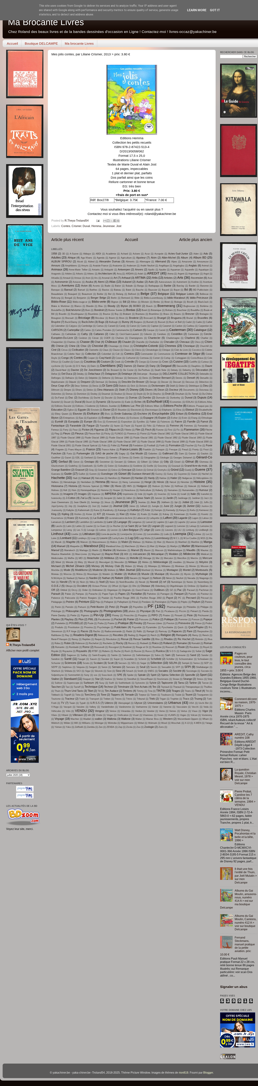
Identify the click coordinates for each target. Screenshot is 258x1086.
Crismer (76, 226)
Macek (58, 542)
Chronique (189, 346)
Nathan (106, 578)
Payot (169, 597)
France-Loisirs (129, 449)
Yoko (68, 727)
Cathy (84, 334)
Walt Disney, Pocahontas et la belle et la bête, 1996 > (245, 835)
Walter (138, 719)
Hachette (58, 478)
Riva (210, 639)
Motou (79, 574)
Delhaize (69, 378)
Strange (187, 679)
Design (153, 382)
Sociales (163, 670)
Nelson (157, 578)
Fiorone (160, 429)
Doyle (140, 394)
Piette (73, 615)
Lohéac (197, 534)
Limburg (190, 530)
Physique (145, 611)
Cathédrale (70, 334)
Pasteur (205, 594)
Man (159, 542)
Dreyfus (157, 394)
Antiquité (108, 269)
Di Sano (107, 385)
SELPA (173, 663)
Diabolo (122, 385)
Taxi (67, 687)
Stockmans (162, 679)
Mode (67, 570)
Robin (67, 643)
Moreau (55, 574)
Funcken (56, 453)
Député (72, 382)
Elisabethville (205, 409)
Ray (67, 635)
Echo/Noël (154, 401)
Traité (82, 698)
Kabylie (70, 510)
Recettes (118, 635)
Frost (206, 449)
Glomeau (204, 461)
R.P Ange (71, 631)
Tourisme (56, 698)
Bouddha (195, 310)
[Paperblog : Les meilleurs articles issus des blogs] (25, 790)
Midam (128, 566)
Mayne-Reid (112, 554)
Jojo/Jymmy (57, 506)
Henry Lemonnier (131, 482)
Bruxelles (202, 318)
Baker (118, 285)
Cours (77, 361)
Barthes (93, 289)
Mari (152, 546)
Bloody (111, 306)
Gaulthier (55, 457)
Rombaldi (73, 647)
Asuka (89, 281)
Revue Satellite (141, 639)
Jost (118, 226)
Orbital (63, 590)
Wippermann (127, 723)
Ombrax (191, 586)
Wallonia (111, 718)
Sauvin (93, 659)
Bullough (113, 322)
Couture (105, 361)
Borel (144, 310)
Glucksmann (57, 466)
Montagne (172, 570)
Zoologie (149, 727)
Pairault (55, 593)
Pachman (204, 590)
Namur (81, 578)
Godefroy (73, 466)
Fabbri (153, 421)
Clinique (166, 350)
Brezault (69, 318)
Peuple (124, 607)
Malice (113, 542)
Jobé (196, 502)
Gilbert (144, 461)
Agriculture (126, 257)
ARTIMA (140, 277)
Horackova (129, 490)
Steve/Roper (146, 679)
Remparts (181, 635)
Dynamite (116, 402)
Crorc (165, 361)
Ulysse (138, 703)
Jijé (176, 502)
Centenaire (193, 334)
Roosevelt (99, 647)
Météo (145, 562)
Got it (215, 10)
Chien (208, 341)
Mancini (170, 542)
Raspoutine (203, 631)
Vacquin (68, 707)
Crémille (129, 361)
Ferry (65, 429)
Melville (134, 558)
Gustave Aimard (141, 473)
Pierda (205, 611)
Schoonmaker (186, 659)
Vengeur (99, 711)
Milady (140, 566)
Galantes (152, 453)
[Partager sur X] (111, 220)
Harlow (162, 478)
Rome (86, 647)
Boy (117, 314)
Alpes (174, 261)
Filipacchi (114, 429)
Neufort (179, 578)
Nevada (191, 578)
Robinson (80, 643)
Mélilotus (109, 558)
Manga (208, 541)
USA (191, 703)
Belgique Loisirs (185, 294)
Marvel (135, 550)
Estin (184, 418)
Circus (64, 350)
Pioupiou (142, 615)
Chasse (85, 341)
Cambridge (86, 326)
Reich (153, 635)
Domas (69, 394)
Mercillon (181, 558)
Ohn (134, 586)
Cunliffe (193, 361)
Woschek (176, 723)
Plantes (55, 619)
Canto (144, 326)
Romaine (182, 643)
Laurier (89, 526)
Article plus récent (67, 239)
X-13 (187, 723)
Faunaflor (104, 425)
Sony (86, 675)
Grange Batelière (61, 469)
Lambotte (98, 522)
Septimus (67, 667)
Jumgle (155, 506)
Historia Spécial (90, 486)
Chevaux (184, 342)
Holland (205, 486)
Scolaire (98, 663)
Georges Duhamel (182, 457)
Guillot (81, 474)
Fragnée (59, 449)
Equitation (92, 418)
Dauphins (196, 366)
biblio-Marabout (176, 297)
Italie (193, 494)
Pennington (160, 602)
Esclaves (134, 418)
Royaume (67, 651)
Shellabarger (202, 667)
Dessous (190, 382)
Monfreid (145, 570)
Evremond (111, 421)
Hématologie (69, 482)
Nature (119, 577)
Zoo (138, 727)
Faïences (165, 421)
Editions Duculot (63, 406)
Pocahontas (104, 619)
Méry (80, 562)
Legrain (156, 526)
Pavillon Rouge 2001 (124, 598)
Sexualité (166, 667)
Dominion (81, 394)
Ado (205, 253)
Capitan (154, 326)
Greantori (102, 470)
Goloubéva (123, 466)
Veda (206, 707)
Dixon (161, 389)
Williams (86, 723)
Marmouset (201, 546)
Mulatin (106, 574)
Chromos (170, 345)
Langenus (137, 522)
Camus (100, 326)
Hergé (147, 482)
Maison (84, 542)
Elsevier (77, 413)
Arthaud (125, 277)
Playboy (69, 619)
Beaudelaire (57, 294)
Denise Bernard (162, 377)
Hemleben (86, 482)
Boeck (149, 306)
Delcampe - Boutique (147, 374)
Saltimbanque (143, 655)
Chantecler (154, 337)
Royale (54, 651)
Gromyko (162, 470)
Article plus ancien (195, 239)
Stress (200, 679)
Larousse (206, 521)
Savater (105, 659)
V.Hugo (55, 707)
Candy (122, 326)
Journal (117, 505)
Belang (119, 294)
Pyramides (151, 627)
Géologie (164, 457)
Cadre (199, 322)
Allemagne (145, 261)
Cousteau (90, 361)
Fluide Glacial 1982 (160, 433)
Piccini (182, 611)
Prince (198, 623)
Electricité (136, 409)
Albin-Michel (169, 257)
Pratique (123, 623)
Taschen (56, 686)
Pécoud (205, 598)
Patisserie (70, 598)
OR (53, 590)
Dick (133, 385)
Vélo (68, 711)
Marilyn (174, 546)
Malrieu (149, 542)
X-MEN (197, 723)
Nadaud (70, 578)
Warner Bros (152, 719)
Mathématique (175, 550)
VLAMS (172, 715)
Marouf (55, 550)
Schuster (55, 663)
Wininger (99, 723)
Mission (205, 566)
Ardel (140, 273)
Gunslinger (107, 473)
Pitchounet (203, 615)
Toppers (115, 694)
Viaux (195, 711)
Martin (95, 550)
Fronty (195, 449)
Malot (124, 542)
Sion (109, 671)
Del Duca (66, 373)
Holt (65, 490)
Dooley (94, 394)
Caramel (167, 326)
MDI (126, 554)
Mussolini (174, 574)
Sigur (87, 671)
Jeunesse (109, 226)
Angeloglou (178, 265)
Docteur (173, 389)
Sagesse (71, 655)
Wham (205, 719)
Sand (193, 655)
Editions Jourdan (108, 406)
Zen (100, 727)
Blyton (124, 306)
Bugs (101, 322)
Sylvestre (140, 683)
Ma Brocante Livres (46, 22)
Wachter (75, 719)
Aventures (67, 285)
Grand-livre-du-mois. (196, 465)
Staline (55, 679)
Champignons (136, 338)
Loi (207, 534)
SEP (206, 663)
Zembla (91, 727)
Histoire (199, 482)
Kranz (70, 518)
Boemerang (166, 306)
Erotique (106, 417)
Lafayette (154, 518)
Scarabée (129, 659)
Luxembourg (161, 538)
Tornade (129, 694)
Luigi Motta (144, 538)
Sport (203, 674)
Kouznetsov (57, 518)
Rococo (132, 643)
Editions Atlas (205, 402)
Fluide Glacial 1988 (70, 437)
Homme (105, 490)
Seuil (142, 667)
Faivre (178, 421)
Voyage (59, 718)
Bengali (68, 298)
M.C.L (176, 538)
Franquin (160, 449)
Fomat (124, 445)
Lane (110, 522)
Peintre (70, 601)
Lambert (70, 522)
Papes (122, 593)
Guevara (55, 474)
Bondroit (99, 310)
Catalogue (200, 329)
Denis (145, 378)
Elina (178, 409)
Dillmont (55, 390)
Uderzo (109, 703)
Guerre (200, 469)
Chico (197, 342)
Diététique (194, 385)
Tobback (55, 694)
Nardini (93, 578)
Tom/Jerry (90, 694)
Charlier (204, 338)
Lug (130, 537)
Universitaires (155, 703)
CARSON (57, 330)
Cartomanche (122, 330)
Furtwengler (83, 453)
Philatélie (191, 607)
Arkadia (55, 278)
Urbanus (174, 702)
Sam (168, 655)
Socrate (205, 671)
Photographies (113, 611)
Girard (177, 461)
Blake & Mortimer (60, 306)
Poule (90, 623)
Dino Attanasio (105, 389)
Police (156, 619)
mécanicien (139, 554)
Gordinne (137, 466)
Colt (117, 354)
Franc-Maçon (75, 449)
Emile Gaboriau (123, 413)
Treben (106, 698)
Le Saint (129, 526)
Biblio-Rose (58, 301)
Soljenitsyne (57, 675)
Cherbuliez (154, 342)
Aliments (130, 261)
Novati (142, 582)
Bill (124, 301)
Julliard (143, 506)
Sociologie (191, 671)
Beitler (100, 294)
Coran (118, 358)
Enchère (142, 413)
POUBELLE (76, 623)
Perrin (58, 607)
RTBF (95, 651)
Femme (174, 425)
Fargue (91, 425)
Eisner (107, 409)
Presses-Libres (154, 623)
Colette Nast (73, 354)
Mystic (187, 574)
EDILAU (190, 402)
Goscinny (162, 466)
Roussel (170, 647)
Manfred (182, 542)
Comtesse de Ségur (187, 353)
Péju (97, 602)
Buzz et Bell (175, 322)
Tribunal (141, 698)
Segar (143, 663)
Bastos (105, 289)
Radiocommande (113, 631)
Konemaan (179, 514)
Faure (127, 425)
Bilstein (145, 302)
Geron (76, 461)
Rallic (139, 631)
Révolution (111, 639)
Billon (134, 302)
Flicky (107, 433)
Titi (207, 691)
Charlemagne (173, 338)
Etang (194, 418)
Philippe (204, 607)
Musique (159, 574)
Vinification (122, 715)
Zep (120, 727)
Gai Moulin (136, 453)
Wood (164, 723)
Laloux (205, 518)
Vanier (155, 707)
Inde (140, 494)
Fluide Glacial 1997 (126, 441)
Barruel (81, 289)
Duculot (109, 397)
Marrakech (69, 550)
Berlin (114, 298)
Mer (158, 558)
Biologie (178, 302)
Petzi (112, 607)
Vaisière (80, 707)
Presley (138, 623)
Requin (98, 639)
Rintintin (199, 639)
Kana (96, 510)
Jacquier (108, 498)
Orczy (74, 590)
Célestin (148, 334)
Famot (204, 421)
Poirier (130, 619)
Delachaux (94, 373)
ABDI (98, 253)
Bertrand (125, 298)
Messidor (119, 562)
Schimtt (142, 659)
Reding (131, 635)
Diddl (172, 385)
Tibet (90, 690)
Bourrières (93, 314)
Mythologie (202, 574)
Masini (147, 550)
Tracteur (69, 698)
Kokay (166, 514)
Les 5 (80, 530)
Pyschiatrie (167, 627)
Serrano (116, 667)
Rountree (156, 647)
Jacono (96, 498)
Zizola (129, 727)
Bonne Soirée (115, 310)
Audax (140, 281)
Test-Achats (141, 686)
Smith (140, 671)
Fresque (173, 449)
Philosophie (72, 611)
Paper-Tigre (108, 594)
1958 (54, 253)
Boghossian (189, 306)
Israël (183, 494)
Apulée (162, 269)
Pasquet (179, 593)
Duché (97, 397)
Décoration (202, 370)
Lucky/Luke (118, 538)
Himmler (185, 482)
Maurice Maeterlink (61, 554)
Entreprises (69, 418)
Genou (125, 457)
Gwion (194, 474)
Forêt (162, 445)
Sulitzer (58, 683)
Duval (86, 226)
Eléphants (167, 409)
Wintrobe (112, 723)
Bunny (125, 322)
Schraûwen (203, 659)
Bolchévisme (73, 310)
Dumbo (147, 397)
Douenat (106, 394)
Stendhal (131, 679)
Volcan (194, 715)
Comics (129, 353)
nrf (164, 581)
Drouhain (179, 394)
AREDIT (153, 273)
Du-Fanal (59, 397)
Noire (112, 582)
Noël (102, 581)
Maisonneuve (99, 542)
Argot (206, 273)
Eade (127, 402)
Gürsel (122, 473)
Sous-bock (107, 675)
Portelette (60, 623)
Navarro (134, 578)
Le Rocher (115, 526)
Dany (153, 366)
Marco (143, 546)
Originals (126, 590)
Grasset (79, 469)
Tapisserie (167, 682)
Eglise (70, 409)
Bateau (117, 289)
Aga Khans (86, 257)
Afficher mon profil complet (22, 650)
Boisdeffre (56, 310)
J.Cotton (70, 498)
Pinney (115, 615)
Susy (101, 683)
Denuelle (204, 378)
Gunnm (93, 474)
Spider (130, 675)
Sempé (185, 663)
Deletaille (204, 374)
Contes (65, 226)
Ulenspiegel (124, 703)
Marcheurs (130, 546)
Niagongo (204, 578)
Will (76, 723)
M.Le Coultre (190, 538)
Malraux (137, 542)
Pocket (118, 619)
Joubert (104, 506)
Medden (173, 554)
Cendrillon (177, 334)
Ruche (117, 651)
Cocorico (196, 350)
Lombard (65, 537)
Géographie (150, 457)
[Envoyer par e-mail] (105, 220)
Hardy (151, 478)
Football (151, 445)
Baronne (204, 285)
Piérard (194, 611)
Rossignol (114, 647)
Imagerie (68, 494)
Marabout (91, 546)
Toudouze (166, 694)
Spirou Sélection (170, 674)
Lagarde (182, 518)
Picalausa (169, 611)
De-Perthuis (144, 370)
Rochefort (94, 643)
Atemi (101, 281)
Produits (59, 627)
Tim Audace (111, 690)
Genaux (101, 457)
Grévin (139, 470)
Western (168, 718)
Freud (185, 449)
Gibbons (132, 461)
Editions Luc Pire (130, 405)
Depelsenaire (57, 382)
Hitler (107, 486)
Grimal (150, 470)
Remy (195, 635)
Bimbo (156, 302)
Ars (96, 278)
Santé (68, 658)
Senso (196, 663)
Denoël (191, 377)
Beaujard (72, 294)
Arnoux (77, 278)
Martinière (122, 550)
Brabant (127, 314)
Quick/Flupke (196, 627)
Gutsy (170, 474)
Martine (107, 550)
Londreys (82, 538)
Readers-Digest (83, 635)
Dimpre (67, 390)
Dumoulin (161, 397)
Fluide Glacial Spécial (86, 445)
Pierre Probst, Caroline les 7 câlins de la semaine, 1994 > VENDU (245, 798)
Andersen (131, 265)
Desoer (164, 382)
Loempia (179, 534)
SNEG (151, 671)
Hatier (173, 478)
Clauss (127, 350)
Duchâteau (83, 397)
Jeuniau (142, 502)
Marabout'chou (113, 546)
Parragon (165, 594)
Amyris (84, 265)
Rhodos (168, 639)
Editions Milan (152, 406)
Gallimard (167, 453)
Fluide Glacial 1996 (102, 441)
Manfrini (195, 542)
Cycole (68, 366)
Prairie (111, 623)
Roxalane (194, 647)
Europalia (73, 421)
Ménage (147, 558)
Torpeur (142, 694)
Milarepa (152, 566)
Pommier (183, 619)
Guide (68, 473)
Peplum (196, 601)
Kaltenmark (84, 510)
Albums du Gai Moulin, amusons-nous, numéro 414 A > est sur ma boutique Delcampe (238, 899)
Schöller (170, 659)
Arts (180, 277)
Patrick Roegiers (88, 598)
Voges (183, 715)
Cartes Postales (103, 330)
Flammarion (191, 429)
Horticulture (145, 490)
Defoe (54, 374)
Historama (57, 486)
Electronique (151, 409)
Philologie (56, 611)
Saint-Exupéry (99, 655)
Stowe (176, 679)
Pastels (192, 594)
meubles (177, 562)
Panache (93, 594)
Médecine (189, 553)
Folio (104, 445)
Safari (198, 651)
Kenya (182, 510)
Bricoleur (99, 318)
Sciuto (86, 663)
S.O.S (172, 651)
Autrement (181, 282)
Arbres (90, 273)
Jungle (178, 506)
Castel (162, 330)
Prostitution (74, 627)
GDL (77, 457)
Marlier (186, 546)
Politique (169, 619)
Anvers (139, 269)
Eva (100, 421)
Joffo (206, 502)
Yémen (58, 727)
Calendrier (60, 326)
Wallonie (126, 718)
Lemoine (204, 526)
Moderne (97, 570)
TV (62, 703)
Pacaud (191, 590)
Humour (203, 490)
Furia (69, 453)
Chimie (60, 346)
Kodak (154, 514)
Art (115, 277)
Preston (170, 623)
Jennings (95, 502)
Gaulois (205, 453)
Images (82, 494)
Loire (53, 538)
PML (91, 619)
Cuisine (178, 361)
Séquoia (80, 667)
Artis (155, 277)
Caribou (190, 326)
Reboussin (103, 635)
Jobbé (185, 502)
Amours (55, 265)
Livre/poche (126, 534)
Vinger (110, 715)
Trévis (129, 698)
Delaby (80, 374)
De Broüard (112, 370)
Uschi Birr (204, 703)
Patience (55, 598)
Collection (90, 353)
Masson (159, 550)
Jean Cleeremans (60, 502)
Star (97, 679)
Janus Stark (143, 498)
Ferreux (55, 429)
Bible (137, 298)
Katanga (122, 510)
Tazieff (77, 687)
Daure (208, 366)
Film (137, 429)
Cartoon (137, 330)
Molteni (111, 570)
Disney (134, 389)
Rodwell (144, 643)
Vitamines (148, 715)
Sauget (81, 659)
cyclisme (55, 366)
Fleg (57, 433)
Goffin (100, 466)
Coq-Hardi (105, 357)
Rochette (107, 643)
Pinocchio (129, 615)
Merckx (194, 558)
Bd (186, 289)
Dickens (143, 385)
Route (181, 647)
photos (132, 611)
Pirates (166, 615)
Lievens (169, 530)
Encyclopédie (160, 413)
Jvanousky (56, 510)
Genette (113, 457)
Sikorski (99, 671)
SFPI (187, 666)
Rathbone (56, 635)
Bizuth (190, 302)
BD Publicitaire (201, 289)
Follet (114, 445)
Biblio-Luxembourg (153, 298)
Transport (94, 698)
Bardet (192, 285)
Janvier (158, 498)
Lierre (158, 530)
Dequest (85, 381)
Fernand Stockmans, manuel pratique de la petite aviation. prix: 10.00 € (237, 946)
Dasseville (182, 366)
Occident (82, 586)
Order (85, 590)
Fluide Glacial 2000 (199, 441)
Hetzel (173, 482)
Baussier (152, 289)
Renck (205, 635)
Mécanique (157, 554)
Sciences (70, 662)
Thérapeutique (192, 687)
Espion (162, 417)
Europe (88, 421)
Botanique (156, 310)
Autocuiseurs (165, 282)
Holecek (192, 486)
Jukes (132, 506)
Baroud (68, 289)
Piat (158, 611)
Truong (198, 698)
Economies (175, 402)
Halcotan (99, 478)
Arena (170, 273)
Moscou (68, 574)
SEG (133, 663)
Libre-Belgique (130, 529)
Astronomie (61, 281)
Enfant (179, 413)
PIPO (154, 615)
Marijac (162, 546)
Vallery (92, 707)
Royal (206, 647)
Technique (91, 686)
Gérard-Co (204, 457)
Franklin (147, 449)
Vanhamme (141, 707)
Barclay (180, 285)
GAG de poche (104, 453)
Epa (81, 418)
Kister (89, 514)
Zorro (161, 727)
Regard (142, 635)
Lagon (195, 518)
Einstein (95, 409)
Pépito (184, 602)
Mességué (104, 562)
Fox (200, 445)
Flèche (208, 429)
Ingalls (150, 494)
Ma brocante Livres (79, 43)
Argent (181, 273)
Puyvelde (136, 627)
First (170, 429)
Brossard (148, 318)
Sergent (93, 667)
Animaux (56, 269)
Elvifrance (93, 413)
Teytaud (165, 687)
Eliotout (190, 409)
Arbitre (68, 273)
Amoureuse (203, 261)
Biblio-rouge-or (80, 302)
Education (57, 409)
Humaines (173, 490)
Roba (57, 643)
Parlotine (151, 594)
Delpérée (93, 378)
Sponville (190, 674)
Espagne (148, 417)
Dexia (95, 385)
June (166, 506)
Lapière (160, 522)
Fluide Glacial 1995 (78, 441)
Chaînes (119, 338)
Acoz (147, 253)
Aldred (91, 261)
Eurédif (59, 421)
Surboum (89, 682)
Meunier (190, 562)
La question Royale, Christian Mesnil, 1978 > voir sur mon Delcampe (245, 776)
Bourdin (63, 314)
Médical (205, 554)
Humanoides (188, 490)
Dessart (177, 382)
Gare (181, 453)
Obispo (69, 586)
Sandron (55, 659)
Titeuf (198, 690)
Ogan (125, 586)
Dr (148, 394)
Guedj (188, 470)
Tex (154, 686)
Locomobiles (153, 534)
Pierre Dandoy (58, 615)
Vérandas (126, 711)
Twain (72, 703)
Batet (128, 289)
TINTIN (160, 690)
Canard (111, 326)
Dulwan (120, 397)
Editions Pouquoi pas (198, 406)
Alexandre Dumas (109, 261)
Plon (81, 619)
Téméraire (123, 686)
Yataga (208, 723)
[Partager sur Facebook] (115, 220)
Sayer (117, 659)
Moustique (92, 574)
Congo (65, 357)
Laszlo (58, 526)
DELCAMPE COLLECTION (179, 373)
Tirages (176, 690)
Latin (68, 526)
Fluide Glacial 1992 (167, 437)
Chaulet (126, 342)
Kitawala (110, 514)
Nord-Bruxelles (126, 582)
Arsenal (106, 278)
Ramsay (163, 631)
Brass (166, 314)
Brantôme (154, 314)
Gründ (174, 469)
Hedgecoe (187, 478)
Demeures (133, 378)
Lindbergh (204, 530)
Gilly (166, 461)
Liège (147, 529)
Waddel (87, 719)
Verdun (138, 711)
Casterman (177, 330)
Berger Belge (98, 297)
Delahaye (126, 373)
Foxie (209, 445)
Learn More (196, 10)
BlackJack (203, 302)
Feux (75, 429)
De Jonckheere (93, 370)
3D (63, 253)
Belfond (132, 294)
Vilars (54, 715)
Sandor (205, 655)
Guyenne (182, 474)
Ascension (197, 277)
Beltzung (55, 298)
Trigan (163, 698)
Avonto (96, 285)
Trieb (152, 698)
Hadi (75, 478)
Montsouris (201, 570)
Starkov (108, 679)
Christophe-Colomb (146, 345)
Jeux (153, 502)
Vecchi (195, 707)
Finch (148, 429)
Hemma (96, 226)
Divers (149, 389)
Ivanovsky (56, 498)
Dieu (205, 385)
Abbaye (87, 253)
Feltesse (160, 425)
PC (179, 598)
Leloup (192, 526)
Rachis (96, 631)
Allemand (160, 261)
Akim (154, 257)
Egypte (82, 409)
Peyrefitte (138, 607)
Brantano (140, 314)
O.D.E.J (56, 586)
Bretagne (204, 314)
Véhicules (56, 711)
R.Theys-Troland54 (22, 645)
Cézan (95, 338)
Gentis (136, 457)
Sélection (156, 662)
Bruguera (176, 318)
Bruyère (55, 322)
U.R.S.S (95, 703)
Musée (145, 574)
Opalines (204, 586)
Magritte (70, 542)
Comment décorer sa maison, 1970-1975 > (246, 702)
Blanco (77, 306)
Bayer (177, 289)
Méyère (203, 562)
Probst (209, 623)
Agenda (100, 257)
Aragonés (56, 273)
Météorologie (160, 562)
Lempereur (56, 530)
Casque (150, 330)
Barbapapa (153, 285)
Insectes (162, 494)
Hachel (205, 474)
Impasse (96, 494)
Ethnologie (206, 418)
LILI (179, 530)
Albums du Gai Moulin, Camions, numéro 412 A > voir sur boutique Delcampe (245, 922)
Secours (122, 663)
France (90, 449)
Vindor (99, 715)
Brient (112, 318)
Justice (205, 506)
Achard (124, 253)
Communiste (164, 354)
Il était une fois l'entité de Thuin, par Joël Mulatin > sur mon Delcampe (246, 875)
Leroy (69, 530)
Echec (138, 401)
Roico (155, 643)
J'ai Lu (84, 498)
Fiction (86, 429)
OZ (171, 590)
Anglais (192, 265)
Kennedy (170, 510)
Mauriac (205, 550)
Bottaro (169, 310)
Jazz (206, 498)
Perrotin (69, 607)
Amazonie (187, 261)
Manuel (61, 546)
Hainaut (85, 478)
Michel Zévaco (75, 566)
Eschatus (120, 418)
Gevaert (119, 461)
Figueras (99, 429)
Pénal (135, 602)
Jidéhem (165, 502)
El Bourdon (120, 409)
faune (117, 425)
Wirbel (141, 723)
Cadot (189, 322)
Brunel (189, 318)
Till (99, 691)
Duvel (89, 402)
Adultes (56, 257)
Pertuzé (82, 607)
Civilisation (78, 349)
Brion (121, 318)
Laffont (167, 517)
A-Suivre (74, 253)
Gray (91, 470)
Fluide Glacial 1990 (119, 437)
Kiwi (122, 514)
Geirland (88, 457)
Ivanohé (205, 494)
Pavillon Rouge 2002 (151, 598)
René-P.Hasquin (59, 639)
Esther (174, 418)
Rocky (120, 643)
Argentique (193, 273)
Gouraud (175, 466)
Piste (190, 615)
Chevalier (169, 342)
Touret (188, 694)
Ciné (54, 349)
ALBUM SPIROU (61, 261)
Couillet (66, 361)
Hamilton (112, 478)
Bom (87, 310)
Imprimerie (128, 494)
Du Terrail (193, 394)
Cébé (112, 334)
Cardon (178, 326)
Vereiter (150, 711)
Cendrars (161, 334)
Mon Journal (127, 569)
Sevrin (153, 667)
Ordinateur (97, 590)
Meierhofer (93, 558)
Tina (150, 691)
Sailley (84, 655)
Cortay (167, 358)
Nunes (190, 582)
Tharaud (177, 687)
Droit (168, 393)
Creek (118, 361)
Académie (111, 253)
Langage (122, 522)
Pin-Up (99, 615)
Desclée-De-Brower (133, 381)
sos (95, 675)
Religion (166, 635)
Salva (157, 655)
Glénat (189, 461)
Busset (161, 322)
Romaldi (195, 643)
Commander (147, 354)
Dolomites (56, 394)
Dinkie (90, 390)
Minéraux (179, 566)
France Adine (108, 449)
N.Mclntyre (56, 578)
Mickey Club (112, 566)
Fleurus (79, 433)
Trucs (186, 698)
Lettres (102, 530)
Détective (204, 382)
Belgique (163, 293)
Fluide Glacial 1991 (143, 437)
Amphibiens (71, 265)
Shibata (68, 671)
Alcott (80, 261)
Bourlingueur (77, 314)
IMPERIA (110, 493)
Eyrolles (141, 421)
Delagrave (111, 373)
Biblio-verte (99, 301)
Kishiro (77, 514)
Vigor (205, 711)
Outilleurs (159, 590)
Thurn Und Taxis (73, 690)
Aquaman (175, 269)
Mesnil (91, 562)
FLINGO (119, 433)
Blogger (208, 1072)
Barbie (167, 285)
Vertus (184, 711)
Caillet (209, 322)
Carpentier (204, 326)
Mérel (58, 562)
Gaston (192, 453)
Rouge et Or (142, 647)
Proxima (88, 627)
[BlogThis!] (108, 220)
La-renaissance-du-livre (120, 518)
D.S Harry (81, 366)
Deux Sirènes (81, 385)
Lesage (91, 530)
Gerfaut (63, 461)
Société (177, 670)
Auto (151, 281)
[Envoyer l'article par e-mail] (97, 220)
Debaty (174, 370)
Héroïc (160, 482)
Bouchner (182, 310)
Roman (208, 643)
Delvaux (119, 378)
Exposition (126, 421)
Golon (111, 466)
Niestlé (64, 581)
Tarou (181, 682)
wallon (98, 718)
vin (89, 715)
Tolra (77, 694)
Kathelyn (135, 510)
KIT (99, 514)
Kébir (147, 510)
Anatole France (100, 265)
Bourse (106, 314)
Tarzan (205, 683)
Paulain (105, 598)
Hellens (55, 482)
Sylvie (152, 682)
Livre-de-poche (108, 534)
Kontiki (193, 514)
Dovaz (129, 394)
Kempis (158, 510)
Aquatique (204, 269)
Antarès (96, 269)
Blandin (90, 306)
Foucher (189, 445)
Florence (131, 433)
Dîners (78, 390)
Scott (111, 663)
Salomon (126, 655)
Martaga (84, 550)
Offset (115, 586)
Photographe (91, 611)
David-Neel (60, 370)
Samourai (181, 655)
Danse (141, 366)
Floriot (143, 433)
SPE (119, 674)
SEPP (54, 667)
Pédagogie (56, 602)
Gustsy (159, 474)
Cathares (55, 334)
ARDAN (130, 273)
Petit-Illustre (97, 607)
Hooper (116, 490)
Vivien (160, 715)
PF (150, 606)
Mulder (119, 574)
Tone (103, 694)
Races (84, 631)
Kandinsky (108, 510)
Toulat (178, 694)
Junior (191, 505)
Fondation (138, 445)
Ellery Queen (61, 414)
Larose (193, 522)
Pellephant (122, 602)
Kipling (65, 514)
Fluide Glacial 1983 (184, 433)
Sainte (114, 655)
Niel (53, 582)
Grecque (126, 469)
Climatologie (151, 350)
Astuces (77, 282)
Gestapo (89, 461)
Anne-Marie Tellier (78, 269)
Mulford (132, 574)
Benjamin (81, 298)
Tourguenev (203, 694)
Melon (122, 558)
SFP (178, 667)
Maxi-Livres (81, 554)
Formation (175, 445)
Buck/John (88, 322)
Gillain (156, 461)
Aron (87, 278)
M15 (203, 538)
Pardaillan (136, 593)
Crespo (142, 361)
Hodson (156, 486)
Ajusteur (141, 257)
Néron (169, 578)
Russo (148, 651)
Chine (72, 346)
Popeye (207, 619)
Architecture (105, 273)
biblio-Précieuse (199, 297)
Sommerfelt (74, 675)
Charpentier (57, 342)
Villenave (77, 715)
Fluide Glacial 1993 (192, 437)
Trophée (174, 698)
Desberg (113, 382)
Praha (101, 623)
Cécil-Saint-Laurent (129, 334)
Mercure (207, 558)
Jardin (169, 498)
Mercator (168, 558)
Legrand (169, 526)
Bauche (140, 289)
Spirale (142, 674)
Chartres (71, 342)
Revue (124, 639)
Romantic (60, 647)
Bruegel (161, 318)
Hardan (139, 478)
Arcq (119, 273)
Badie (107, 285)
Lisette (74, 534)
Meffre (71, 558)
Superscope (73, 683)
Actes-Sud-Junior (178, 253)
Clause (116, 350)
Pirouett (179, 615)
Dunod (188, 397)
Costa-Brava (197, 358)
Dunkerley (175, 397)
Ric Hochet (184, 639)
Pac (179, 590)
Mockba (55, 570)
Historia (72, 486)
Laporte (181, 522)
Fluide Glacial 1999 (175, 441)
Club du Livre (181, 350)
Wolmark (152, 723)
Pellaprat (108, 602)
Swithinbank (124, 683)
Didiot (182, 385)
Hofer (167, 486)
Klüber (133, 514)
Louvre (104, 538)
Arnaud (66, 278)
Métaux (132, 562)
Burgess (138, 322)
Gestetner (105, 461)
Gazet (68, 457)
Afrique (72, 257)
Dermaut (99, 382)
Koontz (205, 514)
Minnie (192, 566)
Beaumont (87, 294)
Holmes (55, 490)
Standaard (70, 678)
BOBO (137, 306)
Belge (145, 293)
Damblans (108, 365)
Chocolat (97, 345)
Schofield (156, 659)
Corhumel (130, 358)
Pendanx (146, 602)
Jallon (129, 498)
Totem (153, 694)
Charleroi (190, 337)
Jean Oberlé (80, 502)
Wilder (67, 723)
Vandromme (125, 707)
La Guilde (98, 518)
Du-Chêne (207, 394)
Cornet (156, 358)
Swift (111, 683)
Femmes (188, 425)
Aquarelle (189, 269)
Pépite (173, 602)
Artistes (168, 277)
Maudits (191, 550)
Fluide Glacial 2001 (61, 445)
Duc (70, 397)
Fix (178, 429)
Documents (189, 390)
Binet (167, 302)
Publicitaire (120, 627)
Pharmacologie (174, 607)
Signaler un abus (233, 987)
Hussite (55, 494)
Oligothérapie (176, 586)
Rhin (157, 639)
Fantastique (58, 425)
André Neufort (147, 265)
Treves (118, 698)
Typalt (83, 703)
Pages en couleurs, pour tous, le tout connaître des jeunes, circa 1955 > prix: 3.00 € (236, 662)
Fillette (127, 429)
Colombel (106, 354)
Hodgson (142, 486)
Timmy (140, 691)
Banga (140, 285)
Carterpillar (73, 330)
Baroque (55, 289)
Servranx (130, 667)
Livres (139, 534)
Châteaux (111, 341)
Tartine (193, 682)
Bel (109, 294)
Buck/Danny (71, 322)
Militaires (166, 566)
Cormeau (144, 358)
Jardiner (196, 498)
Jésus (107, 502)
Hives (118, 486)
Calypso (73, 326)
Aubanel (126, 281)
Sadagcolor (185, 651)
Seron (104, 667)
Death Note (160, 370)
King (53, 514)
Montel (187, 570)
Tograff (67, 694)
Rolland (167, 643)
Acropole (158, 253)
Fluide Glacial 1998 (151, 441)
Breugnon (56, 318)
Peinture (84, 601)
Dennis (179, 378)
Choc (84, 346)
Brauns (177, 314)
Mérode (69, 562)
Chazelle (140, 342)
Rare (189, 631)
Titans (188, 691)
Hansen (125, 478)
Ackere (136, 253)
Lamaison (56, 522)
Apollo (151, 269)
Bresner (189, 313)
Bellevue (204, 294)
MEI (81, 558)
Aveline (195, 282)
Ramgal (150, 631)
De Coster (128, 370)
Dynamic (101, 401)
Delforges (56, 378)
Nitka (92, 582)
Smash (129, 671)
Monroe (158, 570)
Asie (210, 278)
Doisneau (204, 390)
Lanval (149, 522)
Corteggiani (180, 358)
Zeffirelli (79, 727)
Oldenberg (160, 586)
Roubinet (127, 647)
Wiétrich (55, 723)
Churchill (204, 346)
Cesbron (83, 338)
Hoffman (179, 486)
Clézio (138, 350)
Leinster (181, 526)
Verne (162, 711)
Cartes (87, 330)
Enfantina (194, 413)
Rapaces (176, 631)
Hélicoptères (202, 478)
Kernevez (204, 510)
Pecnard (191, 597)
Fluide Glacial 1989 (95, 437)
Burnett (150, 322)
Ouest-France (142, 590)
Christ (126, 346)
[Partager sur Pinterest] (118, 220)
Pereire (208, 602)
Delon (81, 378)
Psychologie (103, 627)
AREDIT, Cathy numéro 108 (244, 736)
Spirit (153, 674)
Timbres (127, 690)
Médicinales (57, 558)
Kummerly (84, 518)
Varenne (167, 707)
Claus (105, 350)
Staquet (87, 679)
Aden (196, 253)
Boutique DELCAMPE (41, 43)
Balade (129, 285)
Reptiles (86, 639)
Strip (209, 679)
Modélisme (81, 570)
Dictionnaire (158, 385)
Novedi (154, 581)
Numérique (176, 582)
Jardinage (183, 498)
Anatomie (117, 265)
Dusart (67, 402)
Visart (136, 715)
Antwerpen (124, 269)
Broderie (134, 318)
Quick (181, 627)
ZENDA (110, 727)
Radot (129, 631)
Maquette (75, 546)
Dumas (133, 397)
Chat (97, 342)
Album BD (199, 257)
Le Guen (101, 526)
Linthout (57, 534)
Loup (93, 538)
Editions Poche (172, 405)
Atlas (112, 281)
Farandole (75, 425)
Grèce (114, 470)
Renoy (75, 639)
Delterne (106, 378)
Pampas (80, 594)
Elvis (107, 414)
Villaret (64, 715)
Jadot (119, 498)
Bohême (204, 306)
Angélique (164, 265)
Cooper (91, 358)
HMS (129, 486)
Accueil (12, 43)
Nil (74, 582)
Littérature (88, 533)
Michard (56, 566)
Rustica (160, 651)
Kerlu (192, 510)
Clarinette (93, 350)
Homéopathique (88, 490)
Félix (149, 425)
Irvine (173, 494)
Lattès (78, 526)
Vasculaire (181, 707)
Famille (191, 421)
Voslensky (207, 715)
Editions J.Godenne (85, 406)
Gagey (122, 453)
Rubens (106, 651)
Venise (113, 711)
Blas (100, 306)
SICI (78, 671)
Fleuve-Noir (94, 433)
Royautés (81, 651)
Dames (128, 366)
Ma (210, 538)
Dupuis (201, 397)
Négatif (145, 578)
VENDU (81, 711)
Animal (205, 265)
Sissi (118, 670)
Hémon (114, 482)
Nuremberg (203, 582)
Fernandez (203, 425)
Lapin (171, 522)
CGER (107, 338)
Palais (68, 594)
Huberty (159, 490)
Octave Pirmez (100, 586)
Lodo (166, 534)
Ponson (195, 619)
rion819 (183, 1072)
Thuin (57, 691)
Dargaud (166, 365)
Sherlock (55, 671)
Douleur (118, 394)
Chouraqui (113, 346)
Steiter (119, 679)
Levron (114, 530)
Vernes (172, 711)
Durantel (55, 402)
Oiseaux (145, 586)
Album (184, 257)
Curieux (205, 361)
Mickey (95, 566)
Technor (108, 686)
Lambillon (84, 522)
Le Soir (143, 526)
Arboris (79, 273)
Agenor (112, 257)
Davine (75, 370)
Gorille (150, 466)
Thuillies (208, 687)
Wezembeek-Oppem (187, 719)
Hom (74, 490)
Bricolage (84, 317)
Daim (93, 366)
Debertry (187, 370)
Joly (70, 506)
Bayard (165, 289)
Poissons (143, 619)
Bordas (130, 309)
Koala (144, 514)
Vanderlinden (107, 707)
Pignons (85, 615)
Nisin (82, 582)
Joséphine (82, 506)
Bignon (114, 302)
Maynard (96, 554)
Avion (84, 285)
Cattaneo (99, 334)
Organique (112, 590)
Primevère (184, 623)
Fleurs (66, 433)
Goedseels (87, 466)
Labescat (141, 518)
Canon (133, 326)
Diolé (122, 389)
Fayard (138, 425)
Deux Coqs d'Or (60, 385)
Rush (127, 651)
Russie (137, 651)
